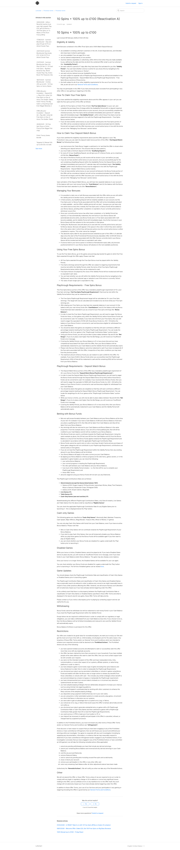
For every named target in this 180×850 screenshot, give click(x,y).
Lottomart (38, 10)
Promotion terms (48, 10)
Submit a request (131, 3)
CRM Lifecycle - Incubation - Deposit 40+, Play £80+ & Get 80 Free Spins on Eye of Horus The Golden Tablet (45, 115)
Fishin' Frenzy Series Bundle (43, 136)
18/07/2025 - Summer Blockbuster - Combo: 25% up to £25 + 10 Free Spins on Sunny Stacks (45, 83)
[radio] (85, 804)
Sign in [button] (140, 3)
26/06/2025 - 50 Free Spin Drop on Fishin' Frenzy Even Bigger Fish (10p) (44, 127)
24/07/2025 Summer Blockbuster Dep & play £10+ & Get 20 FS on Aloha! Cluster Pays (44, 54)
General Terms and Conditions (88, 84)
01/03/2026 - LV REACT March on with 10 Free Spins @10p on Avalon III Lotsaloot (84, 825)
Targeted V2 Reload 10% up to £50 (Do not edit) (44, 143)
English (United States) (135, 846)
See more (39, 148)
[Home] (37, 4)
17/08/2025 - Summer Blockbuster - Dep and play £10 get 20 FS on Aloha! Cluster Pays (44, 43)
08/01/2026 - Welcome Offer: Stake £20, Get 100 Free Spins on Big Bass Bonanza (84, 828)
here (102, 566)
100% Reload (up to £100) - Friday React (70, 832)
